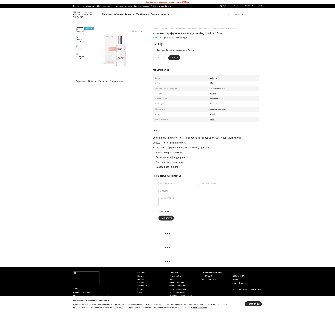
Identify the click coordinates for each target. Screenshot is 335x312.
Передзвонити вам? (209, 279)
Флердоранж (215, 99)
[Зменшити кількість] (154, 57)
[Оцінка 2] (178, 211)
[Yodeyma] (137, 31)
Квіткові (213, 94)
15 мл (212, 83)
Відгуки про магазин (141, 6)
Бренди (155, 14)
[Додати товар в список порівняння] (251, 44)
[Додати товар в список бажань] (257, 44)
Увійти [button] (159, 50)
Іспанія (212, 119)
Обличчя (118, 14)
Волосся (129, 14)
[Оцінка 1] (174, 211)
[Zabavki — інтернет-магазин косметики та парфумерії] (86, 278)
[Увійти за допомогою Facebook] (220, 183)
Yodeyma (213, 78)
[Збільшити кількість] (162, 57)
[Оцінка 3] (182, 211)
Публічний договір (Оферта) (161, 6)
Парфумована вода (217, 88)
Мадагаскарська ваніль (219, 109)
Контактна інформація (123, 6)
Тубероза (213, 104)
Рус (224, 6)
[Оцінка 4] (187, 211)
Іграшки (165, 14)
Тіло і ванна (142, 14)
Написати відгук (181, 38)
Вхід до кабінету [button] (176, 276)
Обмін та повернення (105, 6)
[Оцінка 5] (191, 211)
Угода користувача (199, 307)
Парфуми (107, 14)
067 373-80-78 (235, 14)
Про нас (76, 6)
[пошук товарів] (253, 14)
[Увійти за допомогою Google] (224, 183)
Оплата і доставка (88, 6)
